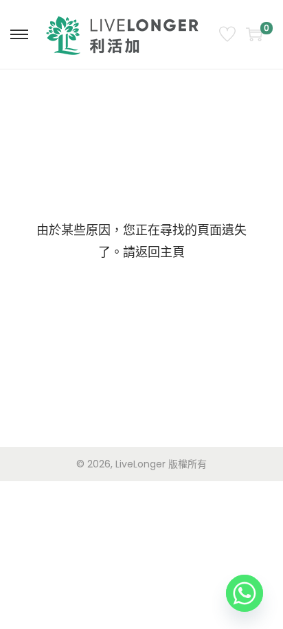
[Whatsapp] (244, 593)
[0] (254, 34)
